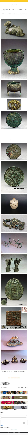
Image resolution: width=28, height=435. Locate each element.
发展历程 (14, 432)
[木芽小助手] (24, 423)
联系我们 (11, 432)
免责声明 (19, 432)
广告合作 (16, 432)
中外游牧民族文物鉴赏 (5, 387)
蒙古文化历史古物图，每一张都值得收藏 (23, 387)
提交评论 (2, 425)
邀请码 (8, 432)
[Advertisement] (14, 134)
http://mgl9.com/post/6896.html (6, 384)
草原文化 (7, 9)
